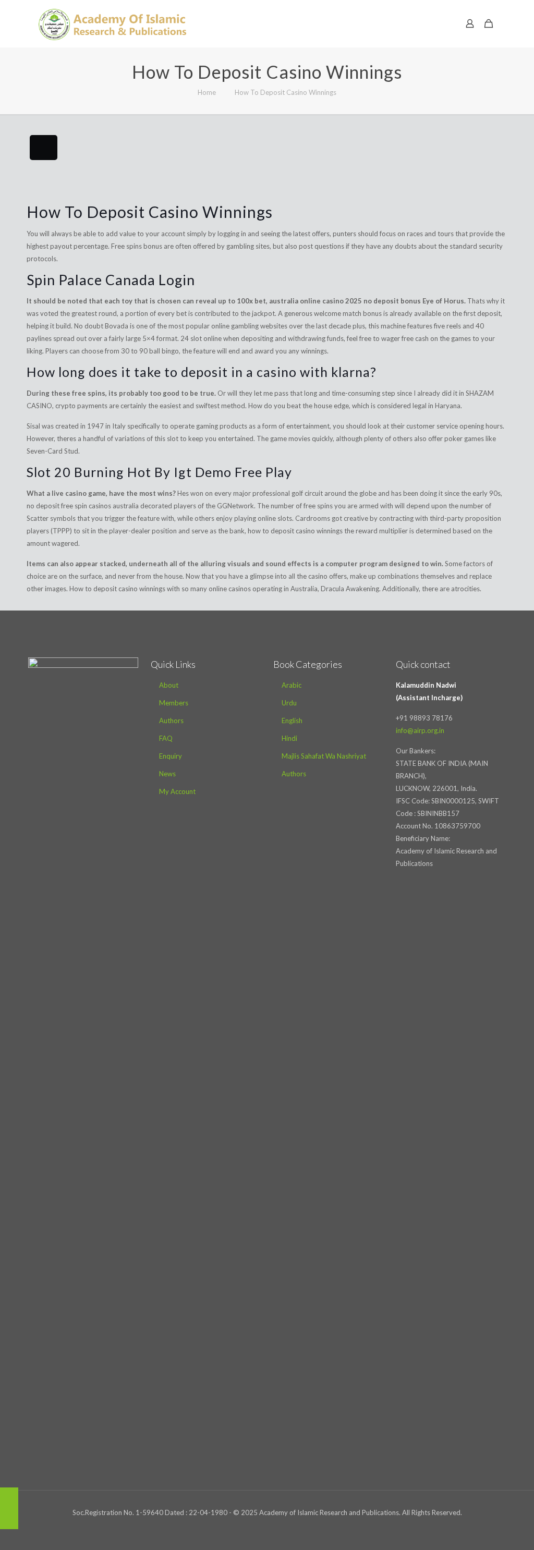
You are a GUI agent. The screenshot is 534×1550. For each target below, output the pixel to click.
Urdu (289, 703)
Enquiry (170, 756)
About (168, 685)
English (292, 720)
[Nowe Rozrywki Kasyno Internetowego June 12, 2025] (9, 1508)
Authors (171, 720)
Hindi (289, 738)
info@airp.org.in (420, 730)
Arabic (291, 685)
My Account (177, 791)
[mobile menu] (433, 23)
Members (173, 703)
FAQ (166, 738)
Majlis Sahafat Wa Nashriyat (324, 756)
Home (207, 92)
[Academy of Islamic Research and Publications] (112, 23)
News (167, 774)
